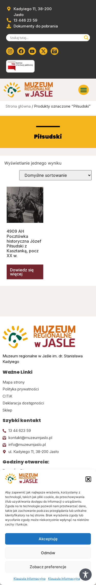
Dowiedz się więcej (22, 271)
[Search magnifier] (86, 37)
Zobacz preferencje (48, 566)
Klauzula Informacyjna (30, 578)
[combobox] (45, 37)
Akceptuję (48, 538)
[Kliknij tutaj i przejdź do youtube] (32, 51)
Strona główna (18, 106)
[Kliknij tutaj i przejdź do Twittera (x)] (43, 51)
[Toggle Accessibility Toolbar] (85, 574)
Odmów (48, 552)
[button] (88, 479)
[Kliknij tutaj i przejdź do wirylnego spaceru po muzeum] (54, 51)
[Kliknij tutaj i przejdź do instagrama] (10, 51)
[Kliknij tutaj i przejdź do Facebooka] (21, 51)
